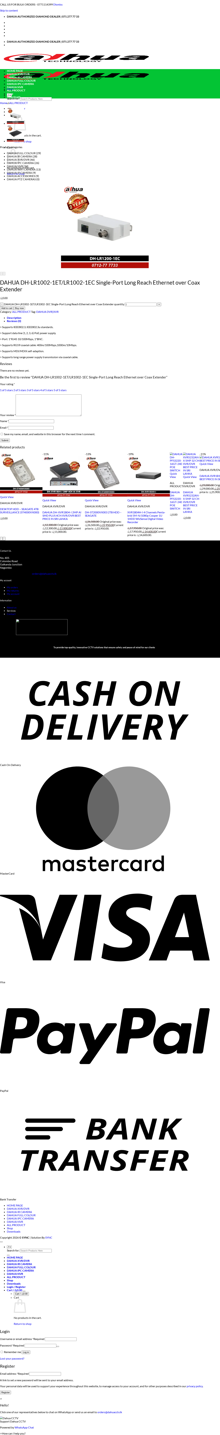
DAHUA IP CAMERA (19, 172)
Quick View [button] (7, 497)
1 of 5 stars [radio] (6, 390)
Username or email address (22, 1338)
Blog (9, 32)
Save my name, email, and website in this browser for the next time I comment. (49, 434)
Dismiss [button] (58, 4)
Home (3, 102)
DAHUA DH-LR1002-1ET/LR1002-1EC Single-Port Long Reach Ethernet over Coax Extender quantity (64, 304)
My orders (12, 587)
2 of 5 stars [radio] (19, 390)
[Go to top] (1, 1241)
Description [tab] (14, 317)
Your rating (7, 384)
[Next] (4, 273)
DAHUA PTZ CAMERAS (21, 179)
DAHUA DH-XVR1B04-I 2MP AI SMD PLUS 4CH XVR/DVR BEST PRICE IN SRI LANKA (61, 515)
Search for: (13, 98)
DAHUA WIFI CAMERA (21, 169)
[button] (110, 1419)
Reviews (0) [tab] (14, 321)
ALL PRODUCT (16, 90)
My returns (13, 590)
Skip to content (9, 10)
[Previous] (1, 273)
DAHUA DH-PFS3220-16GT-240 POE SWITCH (176, 500)
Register (5, 1392)
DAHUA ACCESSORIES (21, 176)
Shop (10, 93)
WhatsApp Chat (24, 1427)
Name (4, 421)
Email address (14, 1373)
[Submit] (8, 1255)
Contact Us (13, 25)
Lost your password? (12, 1358)
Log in (26, 1352)
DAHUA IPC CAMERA (20, 83)
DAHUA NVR (15, 87)
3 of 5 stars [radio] (33, 390)
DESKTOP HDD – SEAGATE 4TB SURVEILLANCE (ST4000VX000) (19, 510)
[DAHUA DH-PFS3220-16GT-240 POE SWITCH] (15, 141)
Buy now (19, 308)
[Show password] (57, 1346)
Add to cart (6, 308)
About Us (12, 22)
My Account (14, 29)
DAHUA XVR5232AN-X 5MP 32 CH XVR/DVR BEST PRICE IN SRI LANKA (191, 501)
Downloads (14, 96)
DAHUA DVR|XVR (47, 311)
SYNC (48, 1237)
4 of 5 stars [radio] (46, 390)
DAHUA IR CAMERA (19, 77)
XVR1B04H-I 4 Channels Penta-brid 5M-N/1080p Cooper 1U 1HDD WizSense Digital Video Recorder (146, 517)
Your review (8, 415)
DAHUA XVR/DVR (18, 74)
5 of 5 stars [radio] (60, 390)
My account (13, 593)
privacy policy (195, 1386)
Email (4, 427)
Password (12, 1345)
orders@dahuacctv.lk (109, 1412)
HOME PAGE (15, 70)
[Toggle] (24, 1291)
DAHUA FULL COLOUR (21, 80)
